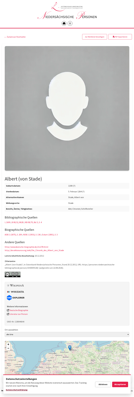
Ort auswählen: (11, 329)
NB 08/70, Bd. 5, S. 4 (33, 222)
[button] (69, 348)
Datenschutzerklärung (16, 389)
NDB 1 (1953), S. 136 (32, 234)
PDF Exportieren (121, 37)
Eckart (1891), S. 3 (50, 234)
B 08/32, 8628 (17, 222)
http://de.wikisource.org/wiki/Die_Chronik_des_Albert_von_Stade (34, 250)
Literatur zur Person (18, 314)
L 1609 (7, 222)
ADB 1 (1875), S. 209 (13, 234)
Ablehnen (103, 384)
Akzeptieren (120, 384)
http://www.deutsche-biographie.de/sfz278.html (26, 247)
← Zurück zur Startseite (15, 36)
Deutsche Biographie (18, 310)
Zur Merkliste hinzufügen (94, 37)
